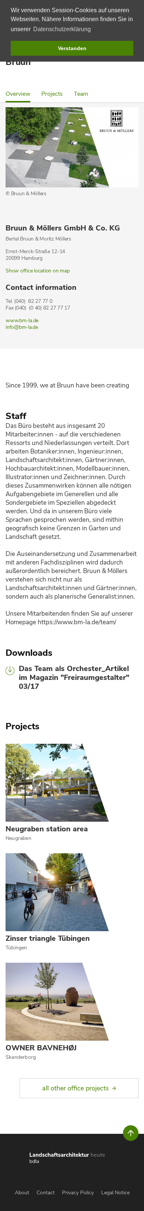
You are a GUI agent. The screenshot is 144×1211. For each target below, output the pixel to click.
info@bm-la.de (22, 327)
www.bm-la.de (22, 320)
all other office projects (75, 1088)
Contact (46, 1192)
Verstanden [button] (72, 48)
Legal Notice (115, 1192)
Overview (18, 94)
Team (81, 94)
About (22, 1192)
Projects (52, 94)
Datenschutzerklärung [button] (62, 29)
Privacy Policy (78, 1192)
